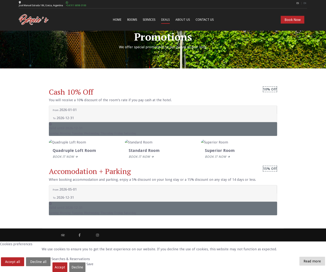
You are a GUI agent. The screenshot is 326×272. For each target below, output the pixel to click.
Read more (312, 261)
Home (117, 19)
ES (298, 3)
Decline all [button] (38, 262)
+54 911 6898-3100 (76, 5)
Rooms (132, 19)
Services (149, 19)
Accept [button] (60, 267)
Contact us (205, 19)
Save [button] (89, 264)
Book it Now (63, 157)
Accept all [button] (12, 262)
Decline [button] (77, 267)
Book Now (292, 20)
